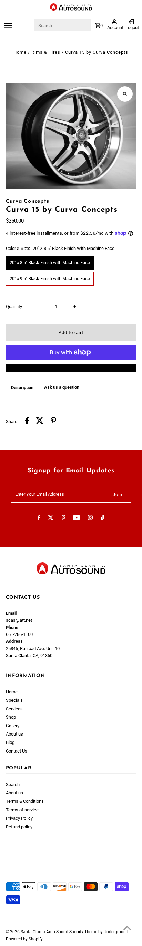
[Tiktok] (102, 518)
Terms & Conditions (25, 801)
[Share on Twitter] (40, 421)
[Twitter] (50, 518)
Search (13, 784)
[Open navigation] (18, 25)
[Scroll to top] (127, 928)
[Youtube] (76, 518)
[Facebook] (39, 518)
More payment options (71, 367)
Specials (14, 700)
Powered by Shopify (24, 939)
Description (22, 387)
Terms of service (22, 809)
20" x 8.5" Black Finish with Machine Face (50, 262)
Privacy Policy (19, 818)
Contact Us (16, 751)
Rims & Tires (45, 52)
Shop (11, 717)
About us (14, 734)
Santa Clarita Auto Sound (45, 931)
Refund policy (19, 826)
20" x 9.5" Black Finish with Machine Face (50, 278)
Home (20, 52)
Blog (10, 742)
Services (14, 708)
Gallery (12, 725)
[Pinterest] (63, 518)
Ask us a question (61, 387)
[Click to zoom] (125, 94)
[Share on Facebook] (27, 421)
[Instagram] (90, 518)
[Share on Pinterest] (53, 421)
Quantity (14, 306)
